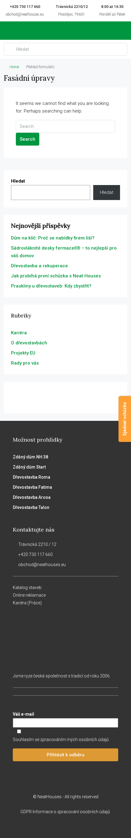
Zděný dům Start (29, 467)
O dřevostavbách (29, 343)
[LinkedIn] (71, 826)
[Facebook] (49, 826)
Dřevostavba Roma (31, 477)
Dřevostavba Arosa (32, 497)
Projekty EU (23, 353)
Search (27, 139)
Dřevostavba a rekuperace (39, 266)
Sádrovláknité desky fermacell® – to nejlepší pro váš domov (64, 251)
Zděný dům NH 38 (30, 456)
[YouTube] (81, 826)
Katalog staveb (27, 587)
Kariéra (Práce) (27, 602)
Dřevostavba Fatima (32, 487)
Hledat (18, 181)
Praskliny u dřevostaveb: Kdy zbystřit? (51, 286)
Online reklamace (29, 595)
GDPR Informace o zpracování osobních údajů (65, 811)
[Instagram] (60, 826)
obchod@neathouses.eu (25, 14)
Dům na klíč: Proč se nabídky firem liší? (52, 238)
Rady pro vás (25, 363)
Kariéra (19, 333)
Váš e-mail (23, 714)
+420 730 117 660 (25, 7)
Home (14, 67)
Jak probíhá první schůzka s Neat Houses (56, 276)
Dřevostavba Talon (31, 507)
